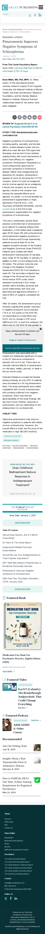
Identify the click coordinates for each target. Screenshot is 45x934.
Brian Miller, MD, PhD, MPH (13, 59)
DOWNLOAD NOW (22, 589)
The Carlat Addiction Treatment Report (18, 865)
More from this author (21, 494)
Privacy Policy (27, 915)
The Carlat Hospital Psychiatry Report (18, 868)
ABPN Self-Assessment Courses (16, 850)
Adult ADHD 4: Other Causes (21, 728)
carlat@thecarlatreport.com (14, 883)
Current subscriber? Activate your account (22, 348)
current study (8, 209)
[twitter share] (14, 117)
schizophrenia (32, 448)
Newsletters (9, 838)
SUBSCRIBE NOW (22, 523)
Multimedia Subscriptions (13, 841)
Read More (21, 707)
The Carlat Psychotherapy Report (16, 874)
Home (4, 29)
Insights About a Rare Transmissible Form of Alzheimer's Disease (14, 762)
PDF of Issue (22, 71)
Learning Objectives (23, 68)
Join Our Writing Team (14, 745)
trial (22, 196)
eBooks (7, 847)
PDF (39, 117)
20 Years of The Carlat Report (16, 542)
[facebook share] (19, 117)
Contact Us (8, 828)
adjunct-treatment (20, 446)
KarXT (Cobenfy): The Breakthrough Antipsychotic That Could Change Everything (30, 697)
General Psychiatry (15, 29)
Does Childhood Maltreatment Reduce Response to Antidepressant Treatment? (22, 476)
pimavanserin (19, 448)
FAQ (6, 825)
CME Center (8, 822)
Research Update (11, 440)
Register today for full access (22, 340)
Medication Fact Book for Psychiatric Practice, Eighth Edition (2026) (21, 658)
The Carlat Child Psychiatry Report (17, 862)
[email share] (29, 117)
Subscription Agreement (20, 917)
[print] (34, 117)
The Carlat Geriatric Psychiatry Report (18, 871)
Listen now (35, 720)
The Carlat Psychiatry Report (15, 859)
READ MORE (7, 671)
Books (6, 844)
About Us (7, 819)
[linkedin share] (24, 117)
